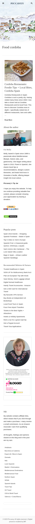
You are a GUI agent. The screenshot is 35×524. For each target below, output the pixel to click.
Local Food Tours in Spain (13, 304)
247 (24, 521)
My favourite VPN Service (13, 295)
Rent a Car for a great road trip (15, 320)
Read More (8, 120)
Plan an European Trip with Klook (16, 276)
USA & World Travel (11, 493)
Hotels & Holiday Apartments (14, 317)
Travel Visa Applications (12, 326)
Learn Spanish (9, 464)
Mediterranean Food (11, 473)
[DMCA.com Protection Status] (11, 217)
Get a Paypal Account (12, 323)
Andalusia (8, 447)
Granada (7, 457)
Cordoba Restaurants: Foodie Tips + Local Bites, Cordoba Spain (18, 87)
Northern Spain (10, 477)
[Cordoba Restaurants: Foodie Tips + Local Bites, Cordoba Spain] (19, 70)
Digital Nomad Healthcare (13, 282)
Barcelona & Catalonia (12, 451)
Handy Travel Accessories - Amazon (17, 285)
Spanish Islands (10, 483)
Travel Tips (8, 487)
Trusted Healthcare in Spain (14, 269)
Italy (6, 460)
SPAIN (7, 480)
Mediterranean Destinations (14, 470)
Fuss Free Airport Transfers (14, 307)
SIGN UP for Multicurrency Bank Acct (17, 272)
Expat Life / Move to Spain (13, 454)
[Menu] (3, 3)
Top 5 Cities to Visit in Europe (14, 240)
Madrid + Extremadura (12, 467)
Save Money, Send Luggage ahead (17, 279)
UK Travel (8, 490)
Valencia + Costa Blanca (13, 496)
